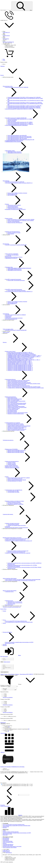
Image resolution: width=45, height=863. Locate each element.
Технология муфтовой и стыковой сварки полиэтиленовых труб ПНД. (19, 642)
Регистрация (5, 656)
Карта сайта (5, 834)
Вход (1, 656)
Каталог (2, 75)
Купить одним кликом (4, 806)
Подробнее (2, 805)
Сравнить (20, 815)
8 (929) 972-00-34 (6, 35)
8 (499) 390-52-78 (6, 32)
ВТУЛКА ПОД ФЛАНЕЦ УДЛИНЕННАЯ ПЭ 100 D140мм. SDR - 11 (16, 784)
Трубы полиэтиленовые (7, 841)
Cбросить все (3, 733)
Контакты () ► (8, 41)
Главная (4, 610)
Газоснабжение (6, 840)
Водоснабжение (6, 837)
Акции (4, 830)
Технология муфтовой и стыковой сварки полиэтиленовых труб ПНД (17, 832)
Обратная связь (6, 826)
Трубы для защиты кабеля (8, 842)
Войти (19, 655)
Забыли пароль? (7, 661)
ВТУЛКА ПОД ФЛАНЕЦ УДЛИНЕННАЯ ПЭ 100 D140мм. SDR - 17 (16, 785)
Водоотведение (6, 839)
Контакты (5, 645)
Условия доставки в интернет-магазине (11, 831)
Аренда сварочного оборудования (9, 847)
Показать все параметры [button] (8, 697)
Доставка (5, 644)
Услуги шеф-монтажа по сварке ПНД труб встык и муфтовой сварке (19, 622)
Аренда (4, 623)
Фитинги (5, 843)
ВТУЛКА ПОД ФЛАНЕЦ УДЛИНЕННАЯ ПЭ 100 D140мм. (12, 766)
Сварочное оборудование (8, 845)
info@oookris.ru (6, 38)
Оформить (2, 66)
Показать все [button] (3, 722)
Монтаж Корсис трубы (9, 643)
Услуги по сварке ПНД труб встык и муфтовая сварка (16, 621)
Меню (5, 608)
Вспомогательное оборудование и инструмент (12, 846)
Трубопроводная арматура (8, 844)
